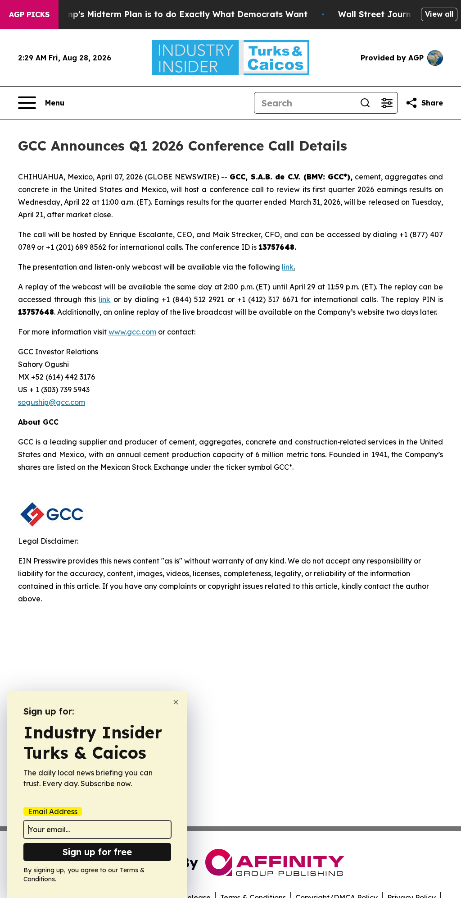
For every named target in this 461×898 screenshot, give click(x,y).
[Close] (176, 702)
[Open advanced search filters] (387, 102)
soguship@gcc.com (51, 402)
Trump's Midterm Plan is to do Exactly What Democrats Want (179, 14)
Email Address (52, 811)
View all (439, 13)
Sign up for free (97, 851)
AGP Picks (29, 14)
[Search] (365, 102)
